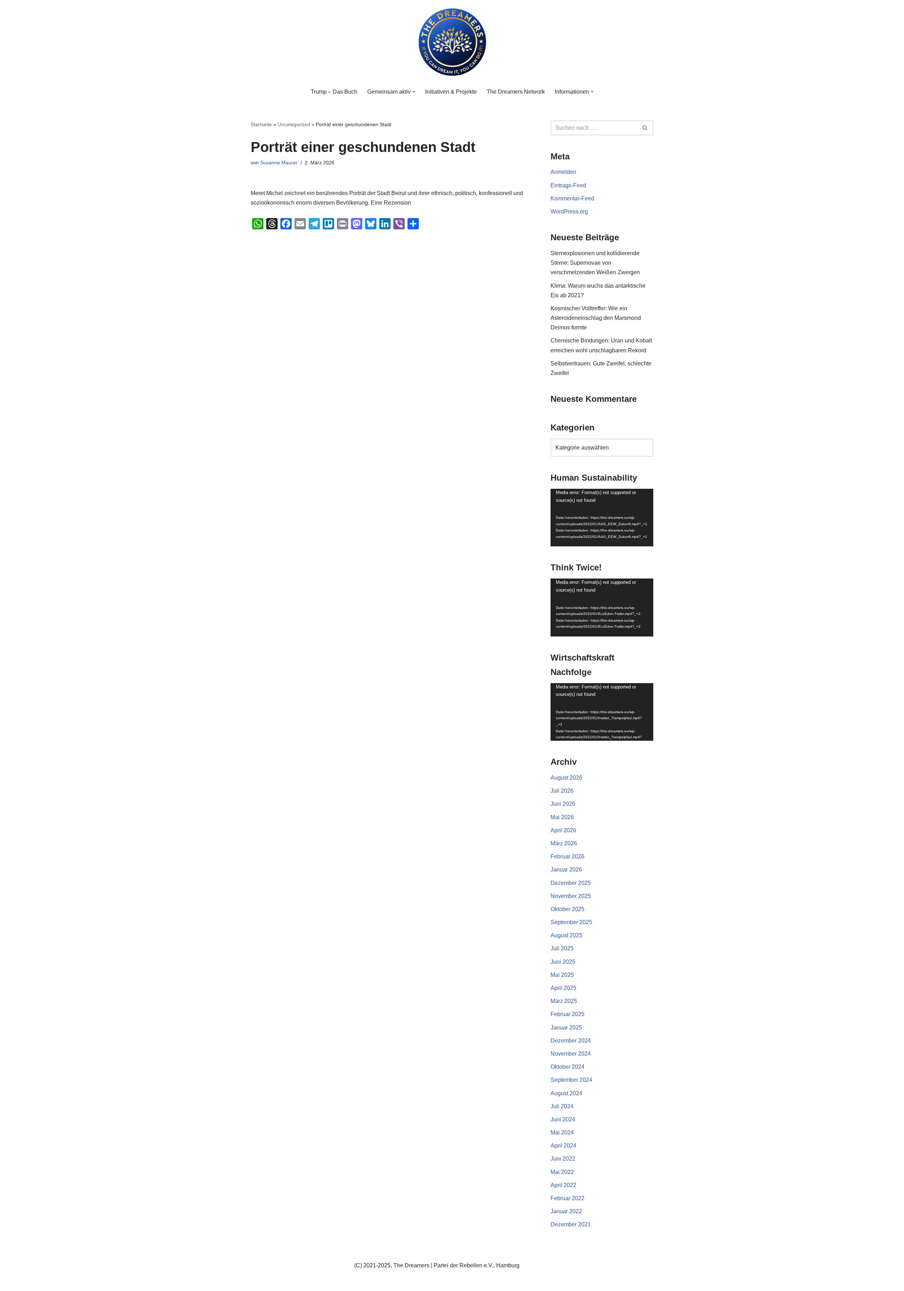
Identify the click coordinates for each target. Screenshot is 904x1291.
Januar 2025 (566, 1028)
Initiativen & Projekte (451, 92)
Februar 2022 (567, 1198)
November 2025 (571, 896)
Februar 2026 (567, 856)
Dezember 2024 (571, 1041)
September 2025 (571, 922)
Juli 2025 (562, 948)
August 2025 (566, 935)
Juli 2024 (562, 1106)
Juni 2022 (563, 1159)
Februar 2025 (567, 1014)
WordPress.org (569, 212)
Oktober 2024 (567, 1067)
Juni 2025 (563, 962)
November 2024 (571, 1054)
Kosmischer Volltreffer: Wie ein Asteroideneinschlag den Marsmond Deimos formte (596, 317)
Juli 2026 (562, 791)
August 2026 (566, 778)
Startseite (261, 124)
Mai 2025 (562, 975)
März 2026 (564, 843)
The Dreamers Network (516, 92)
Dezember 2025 (571, 883)
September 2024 (571, 1080)
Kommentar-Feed (572, 198)
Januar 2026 (566, 870)
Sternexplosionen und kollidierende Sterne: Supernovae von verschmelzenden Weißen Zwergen (595, 262)
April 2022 (563, 1185)
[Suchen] (645, 128)
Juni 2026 (563, 804)
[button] (413, 91)
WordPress (321, 1282)
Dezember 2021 (571, 1224)
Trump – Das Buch (334, 92)
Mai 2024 (562, 1132)
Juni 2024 (563, 1119)
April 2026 (563, 830)
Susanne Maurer (279, 162)
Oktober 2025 (567, 909)
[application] (602, 518)
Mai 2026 (562, 817)
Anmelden (563, 172)
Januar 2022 (566, 1211)
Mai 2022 (562, 1172)
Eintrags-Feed (568, 185)
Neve (257, 1282)
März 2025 (564, 1001)
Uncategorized (294, 124)
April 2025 (563, 988)
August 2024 (566, 1093)
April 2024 (563, 1146)
